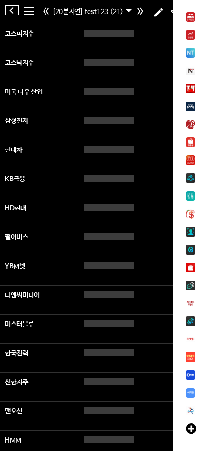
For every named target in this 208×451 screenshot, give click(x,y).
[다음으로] (141, 12)
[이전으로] (47, 12)
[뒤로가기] (14, 10)
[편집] (158, 12)
